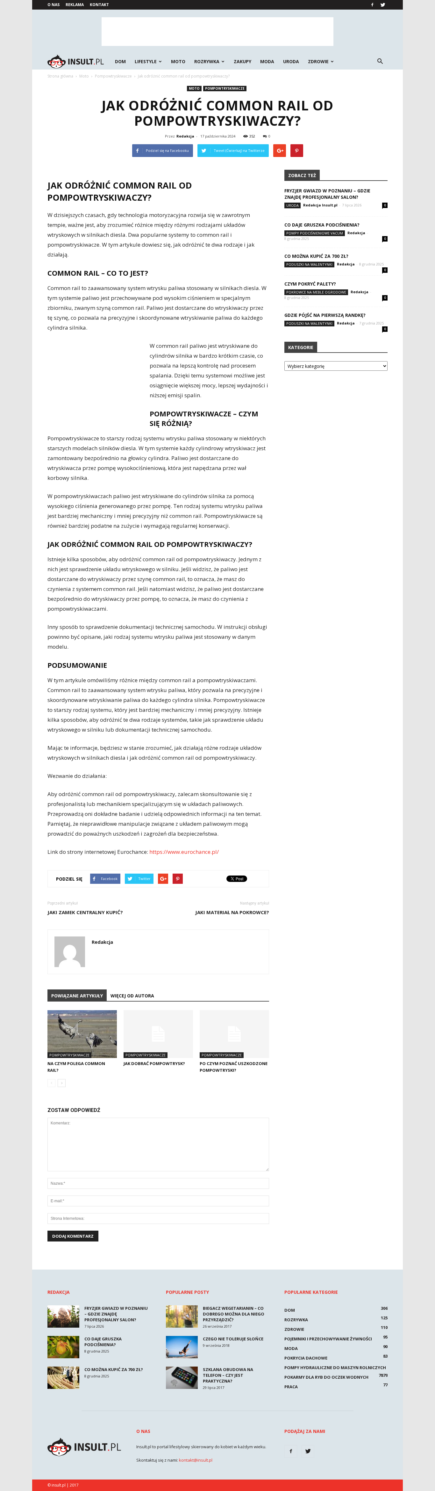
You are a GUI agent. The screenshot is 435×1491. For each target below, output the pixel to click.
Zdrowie (318, 61)
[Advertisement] (217, 31)
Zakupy (242, 61)
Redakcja (185, 136)
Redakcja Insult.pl (320, 205)
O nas (53, 4)
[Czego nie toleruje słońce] (182, 1347)
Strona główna (60, 76)
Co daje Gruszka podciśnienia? (322, 225)
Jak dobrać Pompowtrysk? (154, 1063)
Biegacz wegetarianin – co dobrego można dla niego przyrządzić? (233, 1314)
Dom (120, 61)
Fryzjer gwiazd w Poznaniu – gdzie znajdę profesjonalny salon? (327, 194)
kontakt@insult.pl (195, 1460)
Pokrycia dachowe (305, 1358)
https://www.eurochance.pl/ (184, 851)
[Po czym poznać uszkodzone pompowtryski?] (234, 1034)
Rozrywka (206, 61)
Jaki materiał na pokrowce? (232, 912)
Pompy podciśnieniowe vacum (314, 233)
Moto (178, 61)
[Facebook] (372, 5)
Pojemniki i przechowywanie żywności (328, 1339)
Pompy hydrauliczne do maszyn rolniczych (335, 1367)
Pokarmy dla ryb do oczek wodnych (326, 1377)
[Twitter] (383, 5)
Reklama (75, 4)
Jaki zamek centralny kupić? (85, 912)
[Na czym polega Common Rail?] (82, 1034)
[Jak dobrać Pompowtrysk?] (158, 1034)
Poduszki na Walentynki (309, 264)
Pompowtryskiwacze (225, 88)
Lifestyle (146, 61)
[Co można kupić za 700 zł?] (63, 1378)
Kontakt (99, 4)
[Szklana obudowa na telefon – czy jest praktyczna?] (182, 1378)
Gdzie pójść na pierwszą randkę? (325, 315)
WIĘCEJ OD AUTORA (132, 996)
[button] (380, 61)
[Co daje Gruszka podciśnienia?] (63, 1347)
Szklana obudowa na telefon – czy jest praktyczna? (228, 1375)
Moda (267, 61)
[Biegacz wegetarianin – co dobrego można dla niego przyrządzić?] (182, 1316)
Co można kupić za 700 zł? (316, 256)
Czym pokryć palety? (310, 284)
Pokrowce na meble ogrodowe (316, 292)
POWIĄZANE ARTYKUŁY (77, 996)
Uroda (291, 61)
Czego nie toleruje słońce (233, 1339)
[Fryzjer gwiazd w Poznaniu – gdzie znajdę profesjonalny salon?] (63, 1316)
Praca (291, 1387)
